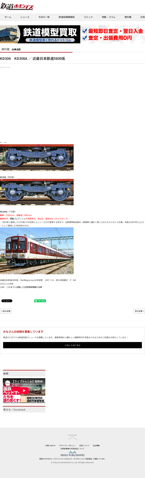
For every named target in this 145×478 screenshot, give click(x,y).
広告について (84, 445)
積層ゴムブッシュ (18, 218)
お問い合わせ (50, 445)
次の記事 (139, 311)
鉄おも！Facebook (14, 409)
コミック (88, 17)
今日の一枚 (44, 17)
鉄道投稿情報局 (67, 17)
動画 (5, 373)
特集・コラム (108, 17)
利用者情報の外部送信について (72, 448)
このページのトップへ (72, 437)
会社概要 (96, 445)
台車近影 (16, 49)
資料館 (127, 17)
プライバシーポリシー (67, 445)
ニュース (24, 17)
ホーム (8, 17)
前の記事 (6, 311)
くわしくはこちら (72, 345)
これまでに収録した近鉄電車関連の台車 (24, 287)
